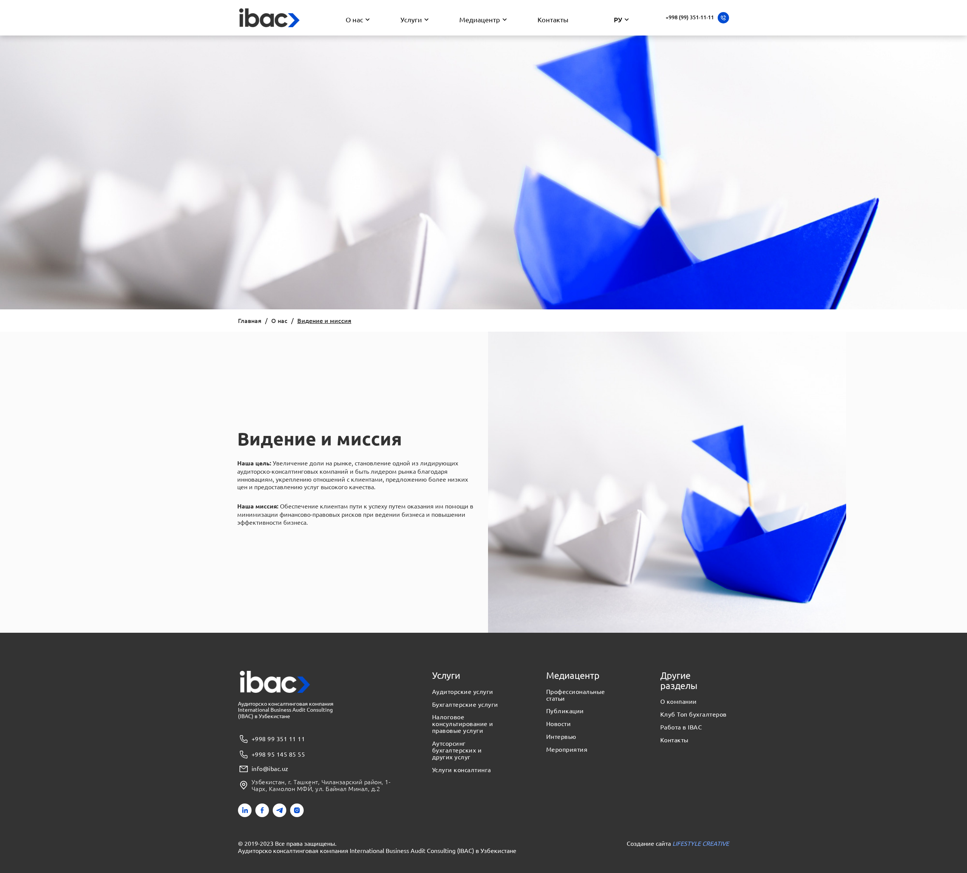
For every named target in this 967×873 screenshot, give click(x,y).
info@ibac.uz (270, 769)
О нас (354, 19)
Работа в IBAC (681, 727)
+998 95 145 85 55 (278, 754)
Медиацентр (479, 19)
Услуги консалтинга (461, 769)
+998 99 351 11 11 (278, 738)
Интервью (561, 736)
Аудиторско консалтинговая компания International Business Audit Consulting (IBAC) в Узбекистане (377, 850)
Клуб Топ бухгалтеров (693, 714)
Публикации (565, 711)
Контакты (553, 19)
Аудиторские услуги (462, 691)
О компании (678, 701)
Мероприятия (566, 749)
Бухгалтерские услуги (465, 704)
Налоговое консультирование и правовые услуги (462, 724)
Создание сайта (678, 843)
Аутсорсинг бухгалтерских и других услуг (457, 750)
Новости (558, 723)
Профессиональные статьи (575, 695)
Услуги (411, 19)
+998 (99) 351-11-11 (690, 17)
